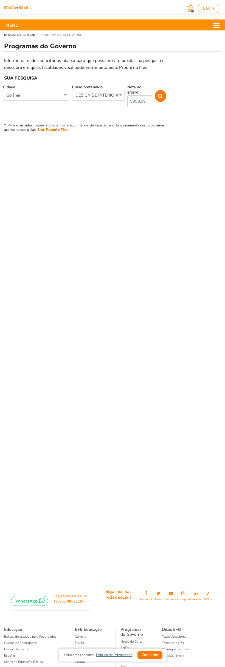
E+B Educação (88, 629)
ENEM (79, 643)
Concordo (150, 654)
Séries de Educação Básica (23, 662)
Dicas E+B (171, 629)
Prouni (51, 129)
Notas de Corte (131, 641)
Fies (64, 129)
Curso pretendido (97, 91)
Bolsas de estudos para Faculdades (30, 636)
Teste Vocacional (174, 636)
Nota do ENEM (134, 89)
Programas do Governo (131, 632)
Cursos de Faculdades (20, 643)
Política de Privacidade (114, 654)
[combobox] (36, 95)
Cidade (11, 91)
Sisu (40, 129)
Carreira (80, 636)
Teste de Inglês (173, 643)
